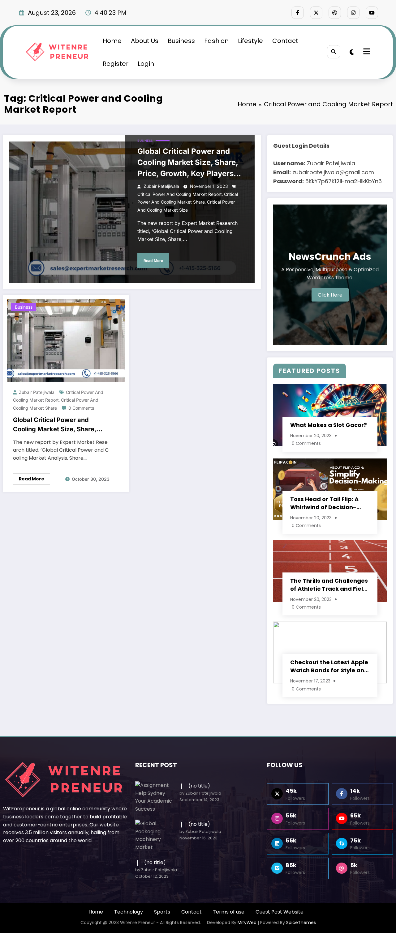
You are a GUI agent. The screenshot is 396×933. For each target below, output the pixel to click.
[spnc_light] (352, 52)
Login (146, 63)
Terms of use (228, 911)
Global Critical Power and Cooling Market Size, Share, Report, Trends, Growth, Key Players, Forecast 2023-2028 (57, 425)
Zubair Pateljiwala (161, 186)
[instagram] (353, 12)
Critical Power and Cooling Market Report (179, 194)
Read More (153, 260)
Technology (128, 911)
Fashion (216, 40)
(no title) (199, 785)
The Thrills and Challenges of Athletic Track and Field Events (329, 585)
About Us (144, 40)
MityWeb (247, 922)
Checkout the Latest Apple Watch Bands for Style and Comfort (329, 666)
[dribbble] (335, 12)
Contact (285, 40)
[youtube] (372, 12)
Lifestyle (250, 40)
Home (112, 40)
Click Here (330, 294)
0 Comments (81, 408)
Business (181, 40)
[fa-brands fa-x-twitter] (316, 12)
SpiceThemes (301, 922)
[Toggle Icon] (366, 52)
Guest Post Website (279, 911)
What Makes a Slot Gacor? (328, 425)
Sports (162, 911)
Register (115, 63)
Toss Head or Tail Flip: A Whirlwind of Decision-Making (324, 503)
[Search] (333, 51)
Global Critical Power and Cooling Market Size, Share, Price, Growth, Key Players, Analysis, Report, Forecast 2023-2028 (187, 163)
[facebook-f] (297, 12)
